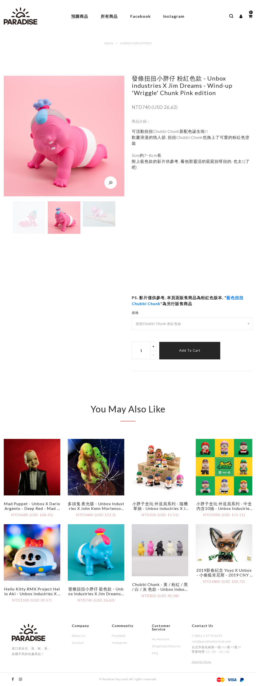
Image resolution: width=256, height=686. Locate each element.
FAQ (155, 653)
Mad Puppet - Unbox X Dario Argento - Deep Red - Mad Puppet (32, 508)
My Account (161, 639)
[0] (250, 16)
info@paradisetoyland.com (211, 641)
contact (78, 642)
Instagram (173, 16)
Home (109, 43)
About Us (79, 635)
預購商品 (79, 16)
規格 (135, 313)
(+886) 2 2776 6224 (207, 635)
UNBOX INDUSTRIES (136, 43)
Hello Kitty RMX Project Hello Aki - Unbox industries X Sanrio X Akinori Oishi (32, 593)
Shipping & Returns (166, 646)
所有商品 (109, 16)
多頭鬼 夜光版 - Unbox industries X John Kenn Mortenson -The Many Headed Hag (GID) (96, 510)
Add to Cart (189, 350)
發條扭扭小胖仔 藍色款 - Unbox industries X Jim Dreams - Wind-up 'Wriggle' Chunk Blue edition (96, 596)
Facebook (140, 16)
